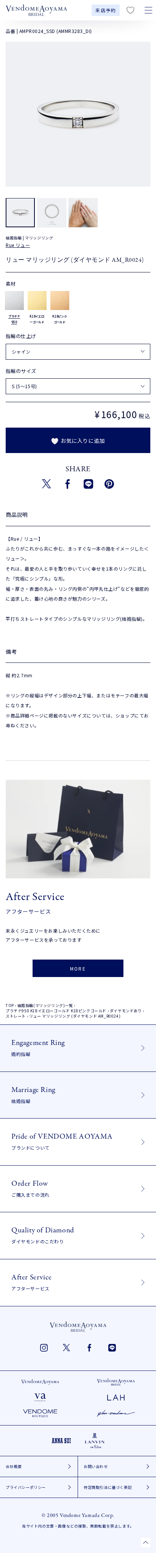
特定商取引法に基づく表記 (108, 1487)
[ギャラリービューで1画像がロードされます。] (20, 212)
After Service (31, 1282)
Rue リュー (18, 245)
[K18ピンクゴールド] (59, 300)
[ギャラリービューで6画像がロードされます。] (83, 212)
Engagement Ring (38, 1047)
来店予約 (105, 10)
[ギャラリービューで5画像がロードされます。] (51, 212)
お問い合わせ (96, 1466)
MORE (78, 968)
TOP (10, 1005)
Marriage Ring (33, 1094)
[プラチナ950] (14, 300)
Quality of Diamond (42, 1235)
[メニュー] (148, 10)
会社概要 (14, 1466)
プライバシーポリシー (26, 1487)
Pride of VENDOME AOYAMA (62, 1141)
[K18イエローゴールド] (37, 300)
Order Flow (30, 1188)
